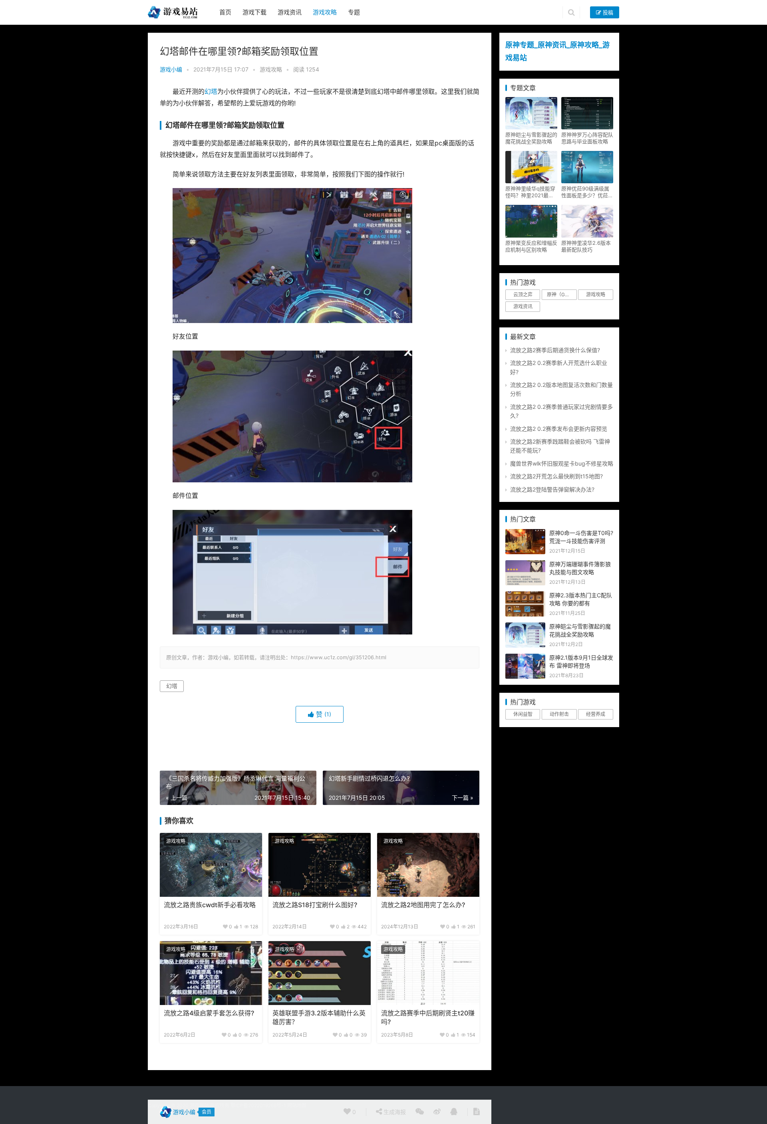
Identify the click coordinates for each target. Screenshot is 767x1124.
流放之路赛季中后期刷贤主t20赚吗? (428, 1017)
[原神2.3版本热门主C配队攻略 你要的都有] (525, 595)
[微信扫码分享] (419, 1112)
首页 (225, 12)
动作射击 (559, 714)
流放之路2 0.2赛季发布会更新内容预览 (558, 428)
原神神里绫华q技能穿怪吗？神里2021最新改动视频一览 (530, 192)
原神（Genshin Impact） (561, 294)
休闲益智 (523, 714)
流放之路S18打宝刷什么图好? (314, 905)
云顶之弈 (523, 294)
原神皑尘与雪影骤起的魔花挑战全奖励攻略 (531, 138)
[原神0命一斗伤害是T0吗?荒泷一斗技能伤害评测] (525, 533)
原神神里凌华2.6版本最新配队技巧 (586, 246)
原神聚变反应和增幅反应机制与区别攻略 (531, 246)
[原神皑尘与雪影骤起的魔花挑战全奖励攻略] (525, 626)
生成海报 (394, 1111)
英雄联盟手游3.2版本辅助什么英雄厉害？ (319, 1017)
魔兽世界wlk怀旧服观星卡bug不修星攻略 (561, 463)
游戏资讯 (290, 12)
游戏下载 (254, 12)
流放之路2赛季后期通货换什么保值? (555, 350)
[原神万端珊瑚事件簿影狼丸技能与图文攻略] (525, 564)
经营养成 (595, 714)
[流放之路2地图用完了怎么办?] (428, 865)
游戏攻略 (325, 12)
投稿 (607, 12)
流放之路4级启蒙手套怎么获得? (209, 1013)
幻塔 (211, 91)
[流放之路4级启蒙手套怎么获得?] (211, 973)
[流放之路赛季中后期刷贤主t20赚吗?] (428, 973)
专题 (354, 12)
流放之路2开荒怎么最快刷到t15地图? (556, 476)
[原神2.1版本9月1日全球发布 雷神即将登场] (525, 657)
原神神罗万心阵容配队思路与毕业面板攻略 (587, 138)
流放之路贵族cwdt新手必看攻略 (210, 905)
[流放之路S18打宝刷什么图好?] (319, 865)
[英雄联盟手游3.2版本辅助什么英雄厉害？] (319, 973)
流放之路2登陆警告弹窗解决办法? (552, 489)
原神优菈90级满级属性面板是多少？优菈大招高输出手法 (587, 192)
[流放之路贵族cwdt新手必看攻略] (211, 865)
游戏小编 (171, 69)
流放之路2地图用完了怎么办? (423, 905)
